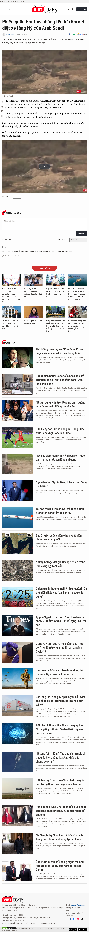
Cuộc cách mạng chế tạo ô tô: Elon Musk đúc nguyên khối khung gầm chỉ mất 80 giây (77, 326)
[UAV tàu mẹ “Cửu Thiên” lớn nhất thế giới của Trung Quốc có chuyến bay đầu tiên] (17, 788)
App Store (73, 929)
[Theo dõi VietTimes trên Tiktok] (82, 919)
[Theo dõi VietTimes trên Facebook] (71, 919)
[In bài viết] (74, 34)
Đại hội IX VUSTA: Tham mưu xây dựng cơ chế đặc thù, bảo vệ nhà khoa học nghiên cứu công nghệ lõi (11, 295)
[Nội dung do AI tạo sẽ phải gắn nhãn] (33, 312)
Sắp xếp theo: (63, 240)
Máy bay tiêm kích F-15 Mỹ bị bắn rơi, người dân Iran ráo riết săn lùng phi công (61, 457)
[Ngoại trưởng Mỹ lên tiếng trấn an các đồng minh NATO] (17, 490)
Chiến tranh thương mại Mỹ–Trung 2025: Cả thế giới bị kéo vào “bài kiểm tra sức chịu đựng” (61, 592)
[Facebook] (70, 34)
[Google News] (82, 34)
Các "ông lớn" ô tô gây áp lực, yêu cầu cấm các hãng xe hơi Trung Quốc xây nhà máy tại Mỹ (60, 700)
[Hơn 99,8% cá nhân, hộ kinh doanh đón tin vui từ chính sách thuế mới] (33, 280)
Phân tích (9, 342)
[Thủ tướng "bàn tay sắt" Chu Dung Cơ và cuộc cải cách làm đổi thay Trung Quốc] (17, 357)
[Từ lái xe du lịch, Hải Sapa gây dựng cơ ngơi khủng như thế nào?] (11, 312)
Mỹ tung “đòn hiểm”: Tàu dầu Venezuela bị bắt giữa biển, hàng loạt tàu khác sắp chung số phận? (60, 757)
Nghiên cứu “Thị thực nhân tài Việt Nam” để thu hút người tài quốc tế (55, 293)
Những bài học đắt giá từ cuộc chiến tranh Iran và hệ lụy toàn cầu (60, 564)
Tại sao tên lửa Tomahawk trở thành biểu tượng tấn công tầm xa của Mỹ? (60, 510)
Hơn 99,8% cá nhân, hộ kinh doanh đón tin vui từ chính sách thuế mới (33, 293)
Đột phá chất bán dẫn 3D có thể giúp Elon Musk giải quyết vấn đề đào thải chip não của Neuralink (60, 729)
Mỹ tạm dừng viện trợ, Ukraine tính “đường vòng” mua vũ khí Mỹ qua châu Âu (60, 404)
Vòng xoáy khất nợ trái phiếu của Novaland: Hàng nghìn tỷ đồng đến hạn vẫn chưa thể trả (55, 326)
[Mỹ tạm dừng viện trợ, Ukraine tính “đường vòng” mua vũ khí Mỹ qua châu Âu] (17, 410)
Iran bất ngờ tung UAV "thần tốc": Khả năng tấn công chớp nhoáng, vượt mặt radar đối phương (61, 810)
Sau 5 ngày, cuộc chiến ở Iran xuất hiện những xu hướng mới (59, 537)
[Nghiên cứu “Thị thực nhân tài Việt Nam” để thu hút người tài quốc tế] (55, 280)
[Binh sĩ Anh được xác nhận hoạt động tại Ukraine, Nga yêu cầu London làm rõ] (17, 678)
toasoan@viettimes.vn (78, 905)
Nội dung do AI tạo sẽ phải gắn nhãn (33, 322)
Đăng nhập (81, 9)
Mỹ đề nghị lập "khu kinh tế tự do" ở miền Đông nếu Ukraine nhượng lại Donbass (60, 837)
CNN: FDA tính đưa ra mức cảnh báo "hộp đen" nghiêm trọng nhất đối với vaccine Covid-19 (59, 647)
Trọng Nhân (10, 34)
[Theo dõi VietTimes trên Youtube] (78, 919)
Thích (7, 256)
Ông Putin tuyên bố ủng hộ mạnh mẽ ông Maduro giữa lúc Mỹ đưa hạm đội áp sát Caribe (60, 865)
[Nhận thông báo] (67, 9)
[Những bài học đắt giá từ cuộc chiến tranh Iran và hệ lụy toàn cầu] (17, 570)
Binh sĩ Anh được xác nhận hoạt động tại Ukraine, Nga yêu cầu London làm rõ (59, 672)
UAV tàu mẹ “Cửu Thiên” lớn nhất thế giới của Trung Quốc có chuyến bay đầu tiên (60, 782)
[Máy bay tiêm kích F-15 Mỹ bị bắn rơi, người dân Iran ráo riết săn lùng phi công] (17, 464)
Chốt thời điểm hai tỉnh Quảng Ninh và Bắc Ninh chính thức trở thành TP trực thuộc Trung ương (76, 294)
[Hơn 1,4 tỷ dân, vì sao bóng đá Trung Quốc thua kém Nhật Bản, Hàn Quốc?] (17, 437)
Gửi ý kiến (81, 233)
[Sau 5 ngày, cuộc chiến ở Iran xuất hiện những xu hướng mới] (17, 543)
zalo (74, 919)
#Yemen (16, 197)
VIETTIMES (44, 9)
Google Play (82, 929)
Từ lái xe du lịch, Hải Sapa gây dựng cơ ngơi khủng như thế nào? (10, 325)
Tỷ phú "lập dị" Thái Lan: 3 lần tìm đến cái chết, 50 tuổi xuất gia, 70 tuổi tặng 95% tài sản (61, 621)
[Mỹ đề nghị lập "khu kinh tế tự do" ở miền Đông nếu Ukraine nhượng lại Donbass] (17, 843)
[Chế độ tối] (72, 9)
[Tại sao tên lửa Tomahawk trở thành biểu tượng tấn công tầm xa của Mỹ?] (17, 517)
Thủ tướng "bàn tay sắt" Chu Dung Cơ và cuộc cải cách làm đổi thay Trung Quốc (59, 351)
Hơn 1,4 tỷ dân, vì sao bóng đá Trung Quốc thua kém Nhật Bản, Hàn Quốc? (60, 431)
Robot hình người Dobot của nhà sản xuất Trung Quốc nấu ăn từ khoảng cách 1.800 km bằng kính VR (60, 379)
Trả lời (17, 256)
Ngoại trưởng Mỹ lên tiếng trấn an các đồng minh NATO (61, 484)
